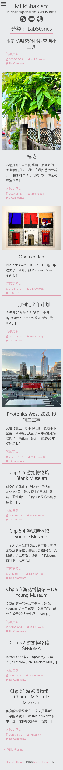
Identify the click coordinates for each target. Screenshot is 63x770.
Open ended (31, 257)
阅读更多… (13, 54)
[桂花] (31, 111)
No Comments (17, 63)
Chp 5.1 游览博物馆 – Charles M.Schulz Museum (31, 696)
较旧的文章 (15, 749)
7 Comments (16, 519)
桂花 (31, 156)
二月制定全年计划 (31, 304)
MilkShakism (32, 6)
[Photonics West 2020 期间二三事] (31, 379)
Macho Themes (42, 762)
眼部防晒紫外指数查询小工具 (31, 43)
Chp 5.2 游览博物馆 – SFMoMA (31, 645)
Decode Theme (15, 762)
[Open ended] (31, 228)
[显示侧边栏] (3, 4)
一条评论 (14, 292)
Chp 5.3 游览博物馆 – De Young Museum (31, 592)
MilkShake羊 (38, 59)
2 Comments (16, 340)
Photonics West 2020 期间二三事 (31, 417)
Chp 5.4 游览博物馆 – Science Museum (32, 533)
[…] (21, 180)
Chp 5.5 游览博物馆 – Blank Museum (31, 475)
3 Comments (16, 197)
